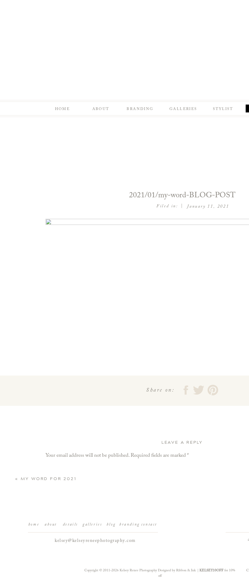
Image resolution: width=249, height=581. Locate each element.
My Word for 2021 (49, 478)
